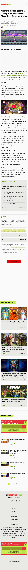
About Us (14, 508)
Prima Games (16, 529)
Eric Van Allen (7, 25)
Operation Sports (13, 533)
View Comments (14, 261)
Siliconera (23, 529)
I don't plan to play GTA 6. (10, 203)
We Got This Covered (8, 531)
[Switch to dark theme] (24, 4)
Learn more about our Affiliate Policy (18, 247)
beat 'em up (10, 229)
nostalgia (23, 229)
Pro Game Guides (7, 527)
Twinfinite (15, 527)
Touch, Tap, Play (7, 535)
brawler (14, 229)
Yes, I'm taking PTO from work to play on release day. (14, 193)
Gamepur (21, 527)
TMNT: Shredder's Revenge (15, 231)
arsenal (22, 90)
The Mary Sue (21, 533)
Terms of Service (11, 430)
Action (5, 229)
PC (1, 231)
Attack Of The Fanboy (6, 529)
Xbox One (23, 231)
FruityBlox (14, 535)
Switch (8, 231)
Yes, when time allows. (9, 200)
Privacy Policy (17, 430)
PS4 (4, 231)
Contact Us (14, 514)
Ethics (14, 511)
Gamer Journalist (19, 531)
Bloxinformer (21, 535)
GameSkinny (5, 533)
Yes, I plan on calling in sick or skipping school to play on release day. (13, 197)
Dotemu (18, 229)
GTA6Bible (13, 537)
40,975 (16, 483)
